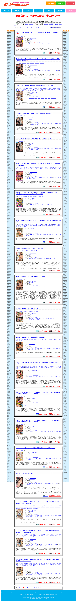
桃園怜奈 (64, 434)
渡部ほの (9, 481)
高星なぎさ (9, 268)
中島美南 (9, 298)
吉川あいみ (45, 224)
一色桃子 (64, 92)
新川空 (8, 84)
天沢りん (9, 66)
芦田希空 (9, 57)
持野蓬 (64, 431)
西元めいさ (65, 325)
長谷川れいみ (32, 250)
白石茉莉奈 (65, 239)
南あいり (9, 421)
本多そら (9, 380)
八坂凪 (64, 448)
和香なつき (9, 476)
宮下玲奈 (64, 419)
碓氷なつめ (9, 119)
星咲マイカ (56, 339)
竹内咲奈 (9, 271)
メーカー (28, 10)
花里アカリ (9, 340)
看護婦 (46, 458)
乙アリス (55, 168)
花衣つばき (36, 170)
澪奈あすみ (9, 397)
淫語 (31, 516)
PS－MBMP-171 (33, 398)
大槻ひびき (21, 167)
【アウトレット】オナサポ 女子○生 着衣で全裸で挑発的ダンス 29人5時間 (34, 85)
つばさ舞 (64, 284)
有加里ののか (65, 50)
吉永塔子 (64, 470)
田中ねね (34, 89)
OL (37, 177)
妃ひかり (64, 155)
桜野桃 (8, 191)
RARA (8, 475)
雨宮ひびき (65, 68)
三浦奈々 (9, 395)
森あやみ (64, 440)
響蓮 (8, 356)
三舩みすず (38, 250)
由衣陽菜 (64, 457)
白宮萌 (8, 250)
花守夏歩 (64, 341)
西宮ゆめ (64, 322)
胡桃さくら (20, 170)
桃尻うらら (9, 442)
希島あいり (65, 156)
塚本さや (9, 281)
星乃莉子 (64, 373)
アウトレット (50, 43)
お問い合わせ (51, 3)
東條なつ (29, 89)
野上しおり (9, 329)
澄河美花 (64, 254)
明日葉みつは (65, 54)
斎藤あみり (65, 203)
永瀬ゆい (45, 88)
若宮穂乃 (32, 63)
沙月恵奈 (46, 168)
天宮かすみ (9, 77)
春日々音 (9, 352)
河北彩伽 (64, 150)
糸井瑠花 (64, 95)
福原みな (64, 361)
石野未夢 (9, 99)
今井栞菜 (64, 98)
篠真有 (64, 233)
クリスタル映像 (32, 371)
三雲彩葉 (9, 398)
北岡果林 (64, 158)
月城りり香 (9, 284)
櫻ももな (9, 197)
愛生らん (9, 39)
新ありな (64, 74)
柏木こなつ (65, 135)
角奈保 (64, 256)
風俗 (38, 348)
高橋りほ (29, 90)
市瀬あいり (9, 104)
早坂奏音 (9, 346)
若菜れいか (9, 478)
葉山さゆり (65, 344)
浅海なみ (9, 56)
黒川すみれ (57, 167)
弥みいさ (9, 72)
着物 (51, 318)
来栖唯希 (9, 161)
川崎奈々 (9, 146)
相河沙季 (64, 33)
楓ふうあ (64, 131)
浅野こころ (65, 51)
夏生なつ (9, 310)
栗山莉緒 (64, 177)
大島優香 (64, 105)
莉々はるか (65, 476)
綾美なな (9, 81)
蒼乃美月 (64, 44)
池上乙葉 (9, 93)
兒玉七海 (64, 195)
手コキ (30, 43)
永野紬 (8, 302)
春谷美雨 (38, 507)
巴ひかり (64, 293)
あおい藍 (9, 38)
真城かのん (9, 385)
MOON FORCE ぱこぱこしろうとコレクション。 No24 (30, 248)
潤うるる (9, 227)
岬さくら (64, 394)
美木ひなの (65, 391)
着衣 (57, 70)
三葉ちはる (65, 403)
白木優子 (64, 242)
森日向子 (38, 89)
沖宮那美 (64, 110)
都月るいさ (25, 170)
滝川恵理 (24, 226)
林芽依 (8, 347)
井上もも (9, 113)
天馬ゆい (64, 286)
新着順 (46, 24)
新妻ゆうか (9, 323)
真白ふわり (35, 508)
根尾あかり (65, 328)
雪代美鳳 (64, 460)
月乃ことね (9, 286)
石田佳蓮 (64, 81)
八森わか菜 (65, 454)
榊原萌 (64, 206)
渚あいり (64, 307)
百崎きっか (9, 440)
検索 (49, 10)
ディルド (35, 287)
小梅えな (19, 225)
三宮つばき (65, 227)
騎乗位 (56, 123)
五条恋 (64, 192)
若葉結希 (9, 479)
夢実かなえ (9, 467)
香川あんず (9, 137)
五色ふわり (65, 189)
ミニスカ (45, 43)
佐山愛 (64, 225)
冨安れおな (34, 90)
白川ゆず (25, 89)
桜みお (8, 195)
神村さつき (9, 140)
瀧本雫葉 (64, 260)
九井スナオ (65, 186)
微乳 (45, 123)
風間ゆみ (64, 134)
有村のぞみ (65, 78)
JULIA (64, 236)
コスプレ (43, 376)
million (30, 173)
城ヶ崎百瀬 (9, 228)
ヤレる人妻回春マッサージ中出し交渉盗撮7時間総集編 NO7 (31, 337)
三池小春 (64, 388)
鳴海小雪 (9, 320)
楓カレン (64, 129)
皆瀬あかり (65, 406)
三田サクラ (46, 339)
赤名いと (64, 45)
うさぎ (30, 39)
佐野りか (9, 207)
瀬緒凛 (8, 262)
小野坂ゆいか (65, 123)
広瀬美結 (64, 358)
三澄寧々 (9, 410)
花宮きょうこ (65, 340)
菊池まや (39, 90)
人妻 (35, 70)
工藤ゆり (64, 171)
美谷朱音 (64, 400)
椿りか (20, 366)
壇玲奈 (8, 277)
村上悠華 (64, 427)
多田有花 (64, 266)
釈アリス (9, 225)
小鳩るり (9, 171)
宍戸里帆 (64, 230)
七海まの (9, 317)
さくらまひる (65, 210)
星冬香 (8, 376)
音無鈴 (8, 134)
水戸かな (64, 404)
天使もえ (64, 63)
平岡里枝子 (65, 356)
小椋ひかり (9, 128)
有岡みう (51, 168)
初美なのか (65, 338)
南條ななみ (65, 317)
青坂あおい (9, 41)
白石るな (9, 236)
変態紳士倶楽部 (32, 344)
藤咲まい (9, 368)
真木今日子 (26, 339)
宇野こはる (9, 120)
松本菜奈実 (37, 167)
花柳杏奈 (26, 507)
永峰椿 (64, 302)
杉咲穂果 (9, 253)
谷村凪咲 (64, 272)
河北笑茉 (9, 143)
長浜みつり (65, 301)
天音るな (9, 75)
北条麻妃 (64, 370)
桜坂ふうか (9, 189)
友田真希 (64, 296)
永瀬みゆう (9, 301)
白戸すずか (9, 239)
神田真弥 (9, 147)
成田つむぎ (40, 88)
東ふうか (9, 60)
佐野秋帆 (9, 204)
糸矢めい (9, 107)
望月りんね (9, 418)
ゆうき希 (9, 463)
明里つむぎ (65, 48)
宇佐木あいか (40, 196)
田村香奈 (9, 275)
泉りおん (64, 86)
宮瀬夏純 (9, 427)
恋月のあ (9, 164)
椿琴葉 (8, 290)
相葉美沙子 (9, 36)
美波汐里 (35, 225)
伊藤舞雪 (64, 96)
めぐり (64, 428)
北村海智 (64, 161)
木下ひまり (43, 89)
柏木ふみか (65, 137)
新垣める (9, 83)
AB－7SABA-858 (33, 452)
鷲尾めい (64, 479)
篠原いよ (9, 219)
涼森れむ (64, 253)
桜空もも (64, 212)
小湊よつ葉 (65, 201)
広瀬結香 (56, 367)
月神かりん (9, 283)
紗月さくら (9, 200)
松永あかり (9, 391)
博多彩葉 (9, 332)
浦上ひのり (9, 122)
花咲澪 (8, 337)
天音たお (9, 71)
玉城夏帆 (30, 507)
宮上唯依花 (9, 425)
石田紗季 (9, 98)
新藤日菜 (9, 251)
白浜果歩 (9, 244)
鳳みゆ (64, 108)
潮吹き (51, 258)
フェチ (30, 458)
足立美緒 (9, 63)
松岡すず (9, 389)
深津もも (9, 364)
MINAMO (65, 413)
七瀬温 (8, 314)
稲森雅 (8, 111)
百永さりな (65, 437)
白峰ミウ (64, 245)
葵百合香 (50, 224)
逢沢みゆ (64, 35)
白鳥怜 (8, 241)
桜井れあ (9, 185)
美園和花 (30, 88)
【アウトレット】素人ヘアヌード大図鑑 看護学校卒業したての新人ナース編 (35, 448)
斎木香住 (9, 177)
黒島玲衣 (64, 183)
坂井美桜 (9, 182)
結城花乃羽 (9, 461)
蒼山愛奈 (9, 44)
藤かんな (64, 365)
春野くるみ (9, 350)
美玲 (30, 224)
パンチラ (42, 98)
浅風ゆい (9, 48)
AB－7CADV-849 (33, 370)
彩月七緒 (64, 221)
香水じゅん (65, 138)
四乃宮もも (9, 221)
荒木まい (36, 339)
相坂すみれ (9, 32)
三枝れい (64, 204)
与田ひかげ (9, 472)
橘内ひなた (65, 269)
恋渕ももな (65, 185)
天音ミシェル (9, 74)
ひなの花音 (9, 355)
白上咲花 (64, 241)
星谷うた (9, 371)
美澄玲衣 (47, 507)
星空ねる (9, 370)
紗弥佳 (8, 209)
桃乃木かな (65, 439)
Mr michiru (31, 511)
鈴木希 (8, 257)
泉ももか (9, 101)
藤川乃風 (64, 364)
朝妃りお (64, 53)
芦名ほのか (65, 56)
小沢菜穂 (9, 131)
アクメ (45, 177)
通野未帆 (64, 290)
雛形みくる (9, 353)
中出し (49, 70)
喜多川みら (9, 150)
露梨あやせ (32, 367)
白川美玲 (9, 238)
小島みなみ (65, 191)
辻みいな (9, 289)
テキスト (31, 24)
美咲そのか (9, 401)
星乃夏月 (64, 371)
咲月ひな (9, 201)
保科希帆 (9, 373)
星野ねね (9, 374)
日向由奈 (64, 352)
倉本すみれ (65, 176)
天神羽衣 (9, 65)
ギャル (33, 258)
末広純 (20, 63)
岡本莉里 (52, 507)
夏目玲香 (9, 311)
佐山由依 (9, 210)
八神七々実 (9, 449)
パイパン (42, 70)
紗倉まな (64, 209)
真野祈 (64, 385)
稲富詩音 (9, 108)
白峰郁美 (9, 245)
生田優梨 (9, 92)
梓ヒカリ (64, 57)
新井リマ (64, 71)
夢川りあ (9, 466)
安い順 (56, 24)
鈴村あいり (65, 251)
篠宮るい (9, 222)
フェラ (34, 43)
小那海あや (31, 311)
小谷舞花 (9, 168)
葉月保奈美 (9, 335)
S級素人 (30, 453)
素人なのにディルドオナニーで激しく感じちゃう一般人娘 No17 (32, 276)
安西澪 (8, 86)
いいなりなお (9, 89)
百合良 (8, 469)
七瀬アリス (53, 89)
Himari (64, 353)
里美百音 (9, 203)
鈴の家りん (65, 250)
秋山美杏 (9, 47)
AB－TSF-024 (32, 198)
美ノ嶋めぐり (65, 415)
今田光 (8, 116)
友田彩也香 (65, 295)
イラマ (45, 70)
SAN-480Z (32, 117)
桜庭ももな (9, 194)
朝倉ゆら (9, 51)
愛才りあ (64, 36)
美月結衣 (9, 416)
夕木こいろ (65, 458)
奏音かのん (50, 88)
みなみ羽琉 (65, 410)
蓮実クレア (65, 331)
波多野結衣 (65, 332)
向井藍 (64, 425)
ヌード (34, 458)
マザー (30, 119)
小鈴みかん (65, 194)
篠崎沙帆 (9, 218)
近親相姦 (41, 177)
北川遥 (8, 149)
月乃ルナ (35, 505)
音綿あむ (9, 135)
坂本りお (9, 183)
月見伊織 (19, 226)
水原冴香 (9, 407)
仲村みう (64, 304)
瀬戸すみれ (24, 225)
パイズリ (36, 124)
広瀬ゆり (64, 359)
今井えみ (26, 311)
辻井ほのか (28, 168)
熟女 (33, 318)
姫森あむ (9, 358)
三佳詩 (8, 431)
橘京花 (64, 268)
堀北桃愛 (9, 377)
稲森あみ (9, 110)
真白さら (9, 388)
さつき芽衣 (65, 222)
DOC (30, 254)
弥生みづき (37, 63)
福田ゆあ (9, 365)
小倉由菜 (64, 113)
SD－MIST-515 (33, 510)
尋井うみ (9, 362)
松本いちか (65, 382)
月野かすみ (40, 224)
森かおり (9, 445)
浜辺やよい (9, 344)
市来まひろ (65, 87)
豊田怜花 (9, 295)
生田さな (9, 90)
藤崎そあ (9, 367)
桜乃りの (64, 207)
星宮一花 (64, 374)
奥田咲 (64, 111)
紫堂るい (64, 232)
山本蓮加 (37, 367)
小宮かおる (9, 176)
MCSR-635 (32, 228)
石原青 (64, 83)
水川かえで (40, 339)
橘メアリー (26, 167)
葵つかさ (64, 39)
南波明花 (9, 322)
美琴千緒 (9, 400)
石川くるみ (9, 95)
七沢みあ (64, 311)
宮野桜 (8, 428)
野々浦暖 (64, 329)
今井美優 (9, 114)
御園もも (9, 412)
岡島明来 (9, 125)
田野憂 (64, 274)
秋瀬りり (9, 45)
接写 (39, 98)
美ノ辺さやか (29, 508)
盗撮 (57, 348)
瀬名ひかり (21, 224)
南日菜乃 (64, 412)
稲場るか (20, 196)
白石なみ (9, 233)
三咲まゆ (9, 406)
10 (38, 27)
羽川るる (9, 117)
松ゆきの (47, 367)
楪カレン (64, 463)
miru (63, 424)
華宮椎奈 (9, 141)
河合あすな (65, 147)
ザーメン (38, 43)
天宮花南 (64, 66)
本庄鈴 (64, 376)
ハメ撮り (37, 258)
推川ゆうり (54, 225)
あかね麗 (64, 47)
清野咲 (8, 260)
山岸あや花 (65, 452)
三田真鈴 (64, 401)
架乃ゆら (64, 143)
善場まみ (9, 263)
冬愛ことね (65, 287)
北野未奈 (64, 159)
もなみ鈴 (43, 505)
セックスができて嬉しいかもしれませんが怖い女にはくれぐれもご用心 (34, 113)
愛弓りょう (65, 69)
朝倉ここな (24, 90)
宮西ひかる (65, 422)
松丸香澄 (64, 380)
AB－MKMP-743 (33, 172)
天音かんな (9, 69)
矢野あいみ (9, 451)
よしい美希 (65, 467)
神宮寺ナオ (65, 247)
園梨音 (8, 265)
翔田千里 (64, 238)
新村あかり (47, 167)
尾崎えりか (65, 116)
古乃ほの (64, 368)
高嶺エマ (9, 266)
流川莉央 (31, 339)
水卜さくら (65, 389)
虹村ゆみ (64, 323)
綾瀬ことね (9, 78)
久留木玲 (55, 88)
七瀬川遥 (9, 313)
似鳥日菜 (64, 326)
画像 (26, 24)
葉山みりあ (9, 349)
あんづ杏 (9, 87)
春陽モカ (64, 349)
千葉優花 (9, 280)
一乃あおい (65, 89)
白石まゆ (9, 235)
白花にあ (9, 248)
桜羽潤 (8, 192)
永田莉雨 (49, 225)
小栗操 (64, 114)
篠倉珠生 (9, 216)
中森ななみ (9, 305)
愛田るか (9, 33)
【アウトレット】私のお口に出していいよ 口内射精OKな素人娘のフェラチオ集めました (38, 32)
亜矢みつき (27, 367)
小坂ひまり (65, 188)
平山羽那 (9, 361)
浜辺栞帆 (64, 343)
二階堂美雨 (9, 325)
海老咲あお (65, 104)
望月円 (8, 439)
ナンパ (38, 404)
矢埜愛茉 (9, 452)
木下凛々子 (65, 164)
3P (59, 70)
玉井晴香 (9, 274)
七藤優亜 (9, 316)
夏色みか (9, 308)
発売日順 (51, 24)
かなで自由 (34, 224)
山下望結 (9, 455)
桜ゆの (64, 213)
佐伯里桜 (9, 180)
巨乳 (38, 70)
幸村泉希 (64, 461)
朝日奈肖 (9, 54)
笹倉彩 (64, 219)
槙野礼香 (9, 383)
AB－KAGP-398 (33, 281)
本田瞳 (28, 63)
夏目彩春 (64, 308)
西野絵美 (42, 63)
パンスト (53, 70)
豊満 (51, 177)
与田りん (9, 473)
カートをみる (70, 3)
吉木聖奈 (9, 470)
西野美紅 (9, 326)
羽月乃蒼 (64, 346)
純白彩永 (9, 386)
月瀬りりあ (65, 277)
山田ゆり (9, 458)
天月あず (43, 507)
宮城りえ (64, 418)
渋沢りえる (9, 224)
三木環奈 (9, 212)
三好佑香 (9, 433)
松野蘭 (8, 392)
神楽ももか (65, 132)
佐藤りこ (52, 367)
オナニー (31, 287)
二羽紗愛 (64, 367)
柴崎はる (64, 235)
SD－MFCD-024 (33, 253)
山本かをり (18, 508)
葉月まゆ (64, 335)
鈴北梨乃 (9, 256)
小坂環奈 (9, 167)
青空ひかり (65, 42)
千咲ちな (9, 278)
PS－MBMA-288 (33, 65)
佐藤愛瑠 (64, 224)
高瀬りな (19, 90)
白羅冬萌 (64, 244)
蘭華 (63, 475)
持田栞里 (22, 367)
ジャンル (38, 10)
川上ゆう (64, 149)
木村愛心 (64, 165)
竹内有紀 (64, 262)
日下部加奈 (65, 170)
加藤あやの (65, 140)
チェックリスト (60, 3)
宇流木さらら (57, 507)
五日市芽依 (65, 90)
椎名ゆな (64, 228)
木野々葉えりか (10, 170)
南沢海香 (64, 409)
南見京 (8, 422)
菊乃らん (64, 153)
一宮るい (9, 105)
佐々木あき (65, 216)
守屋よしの (9, 448)
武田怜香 (64, 263)
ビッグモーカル (32, 229)
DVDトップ (6, 10)
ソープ (36, 516)
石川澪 (64, 80)
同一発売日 (39, 42)
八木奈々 (64, 445)
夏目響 (64, 310)
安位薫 (64, 449)
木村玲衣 (64, 167)
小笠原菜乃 (9, 123)
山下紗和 (9, 454)
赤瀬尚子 (55, 224)
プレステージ (32, 479)
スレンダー (44, 204)
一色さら (24, 63)
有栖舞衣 (64, 77)
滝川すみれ (65, 259)
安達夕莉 (64, 59)
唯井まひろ (65, 265)
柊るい (42, 366)
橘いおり (9, 272)
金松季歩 (64, 141)
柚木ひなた (9, 464)
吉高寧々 (64, 469)
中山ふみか (65, 305)
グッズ (70, 10)
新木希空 (64, 72)
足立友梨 (64, 60)
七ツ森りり (65, 316)
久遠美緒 (9, 158)
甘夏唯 (8, 68)
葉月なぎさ (9, 334)
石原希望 (64, 84)
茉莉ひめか (9, 394)
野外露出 (49, 234)
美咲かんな (31, 167)
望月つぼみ (65, 430)
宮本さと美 (9, 430)
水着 (54, 258)
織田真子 (64, 119)
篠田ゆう (20, 88)
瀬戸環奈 (64, 257)
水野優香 (64, 395)
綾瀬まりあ (9, 80)
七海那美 (9, 319)
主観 (42, 43)
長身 (27, 178)
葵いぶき (64, 38)
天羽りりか (65, 62)
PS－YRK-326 (33, 478)
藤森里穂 (39, 225)
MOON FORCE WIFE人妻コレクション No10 (27, 308)
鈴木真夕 (26, 505)
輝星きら (9, 156)
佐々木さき (65, 218)
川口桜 (8, 144)
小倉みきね (9, 129)
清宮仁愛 (64, 168)
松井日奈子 (65, 379)
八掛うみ (64, 451)
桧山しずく (9, 359)
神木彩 (64, 144)
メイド (40, 516)
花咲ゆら (9, 338)
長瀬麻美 (64, 299)
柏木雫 (8, 138)
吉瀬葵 (8, 153)
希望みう (9, 434)
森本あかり (9, 446)
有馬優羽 (20, 340)
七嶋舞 (64, 313)
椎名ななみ (9, 213)
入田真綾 (64, 99)
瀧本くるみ (9, 269)
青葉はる (9, 42)
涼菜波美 (9, 259)
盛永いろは (9, 304)
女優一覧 (17, 10)
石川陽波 (9, 96)
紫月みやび (9, 215)
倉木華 (64, 174)
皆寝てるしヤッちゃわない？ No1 (24, 473)
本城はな (9, 379)
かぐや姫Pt (31, 93)
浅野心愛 (9, 53)
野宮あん (9, 331)
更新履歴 (60, 10)
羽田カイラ (9, 341)
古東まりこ (65, 197)
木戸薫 (8, 155)
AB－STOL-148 (33, 342)
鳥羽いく (9, 293)
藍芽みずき (65, 32)
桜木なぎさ (9, 186)
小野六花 (64, 126)
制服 (46, 98)
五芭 (63, 93)
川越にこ (64, 152)
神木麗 (64, 146)
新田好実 (9, 328)
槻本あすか (9, 287)
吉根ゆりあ (65, 472)
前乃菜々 (35, 196)
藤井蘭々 (64, 362)
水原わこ (9, 409)
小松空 (8, 173)
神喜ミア (9, 165)
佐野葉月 (9, 206)
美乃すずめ (65, 416)
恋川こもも (9, 162)
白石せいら (9, 230)
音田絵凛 (9, 132)
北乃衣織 (9, 152)
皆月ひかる (65, 407)
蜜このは (9, 419)
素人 (35, 123)
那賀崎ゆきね (65, 298)
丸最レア (64, 386)
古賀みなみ (42, 367)
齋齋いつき (9, 179)
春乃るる (64, 347)
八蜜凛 (64, 334)
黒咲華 (64, 182)
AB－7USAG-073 (33, 38)
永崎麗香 (9, 296)
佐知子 (33, 366)
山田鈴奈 (9, 457)
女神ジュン (9, 437)
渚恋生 (8, 307)
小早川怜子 (30, 225)
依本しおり (65, 473)
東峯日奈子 (9, 292)
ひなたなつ (65, 350)
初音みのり (65, 337)
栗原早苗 (9, 159)
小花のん (64, 128)
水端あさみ (52, 505)
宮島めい (64, 421)
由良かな (64, 466)
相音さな (9, 35)
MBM (30, 66)
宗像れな (9, 436)
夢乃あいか (65, 464)
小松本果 (9, 174)
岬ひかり (9, 403)
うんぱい (64, 102)
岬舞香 (8, 404)
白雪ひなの (9, 247)
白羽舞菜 (9, 242)
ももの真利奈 (9, 443)
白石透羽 (9, 232)
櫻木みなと (9, 188)
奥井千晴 (9, 126)
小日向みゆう (65, 200)
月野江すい (65, 278)
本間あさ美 (9, 382)
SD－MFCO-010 (33, 313)
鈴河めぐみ (9, 254)
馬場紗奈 (9, 343)
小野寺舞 (64, 125)
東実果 (8, 62)
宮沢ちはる (25, 88)
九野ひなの (65, 173)
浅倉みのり (9, 50)
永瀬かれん (9, 299)
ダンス (36, 98)
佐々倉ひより (9, 198)
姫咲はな (48, 89)
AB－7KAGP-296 (33, 92)
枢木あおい (38, 366)
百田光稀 (64, 436)
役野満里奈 (65, 446)
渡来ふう (64, 481)
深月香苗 (9, 415)
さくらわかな (65, 215)
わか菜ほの (21, 36)
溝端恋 (8, 413)
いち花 (8, 102)
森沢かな (42, 167)
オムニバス (31, 70)
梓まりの (9, 59)
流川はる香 (65, 478)
